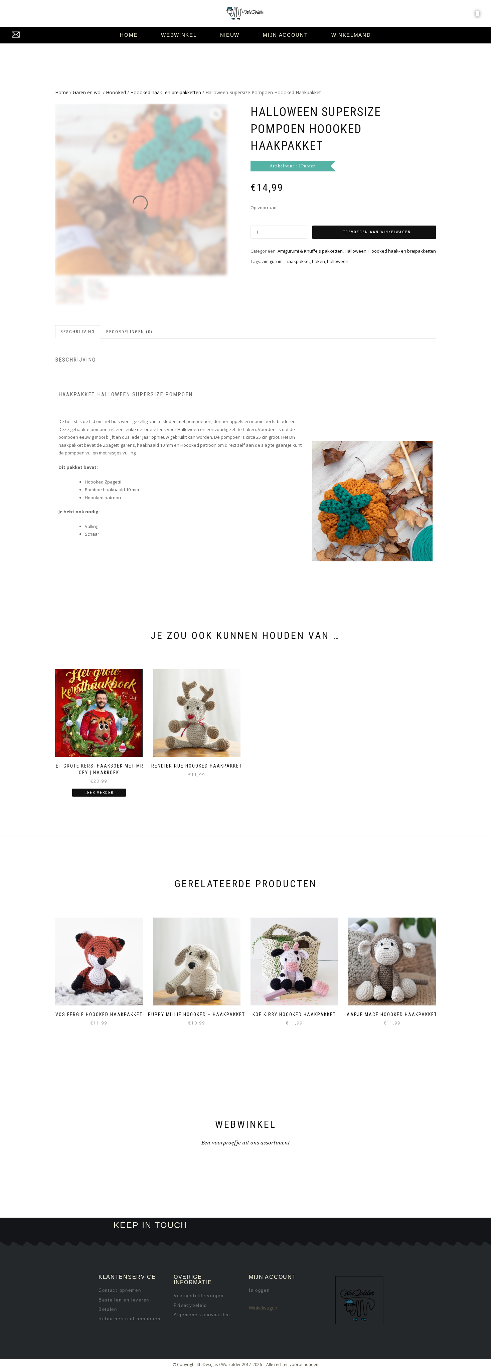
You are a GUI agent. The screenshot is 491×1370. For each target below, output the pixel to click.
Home (129, 35)
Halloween (355, 251)
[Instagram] (304, 1225)
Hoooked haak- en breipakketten (165, 92)
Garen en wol (87, 92)
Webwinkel (178, 35)
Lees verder (99, 792)
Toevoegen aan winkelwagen (377, 232)
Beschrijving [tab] (77, 331)
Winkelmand (351, 35)
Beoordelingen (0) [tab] (129, 331)
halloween (337, 261)
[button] (477, 13)
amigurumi (273, 261)
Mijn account (285, 35)
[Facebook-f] (282, 1225)
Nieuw (230, 35)
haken (318, 261)
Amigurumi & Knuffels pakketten (310, 251)
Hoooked (116, 92)
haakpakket (298, 261)
